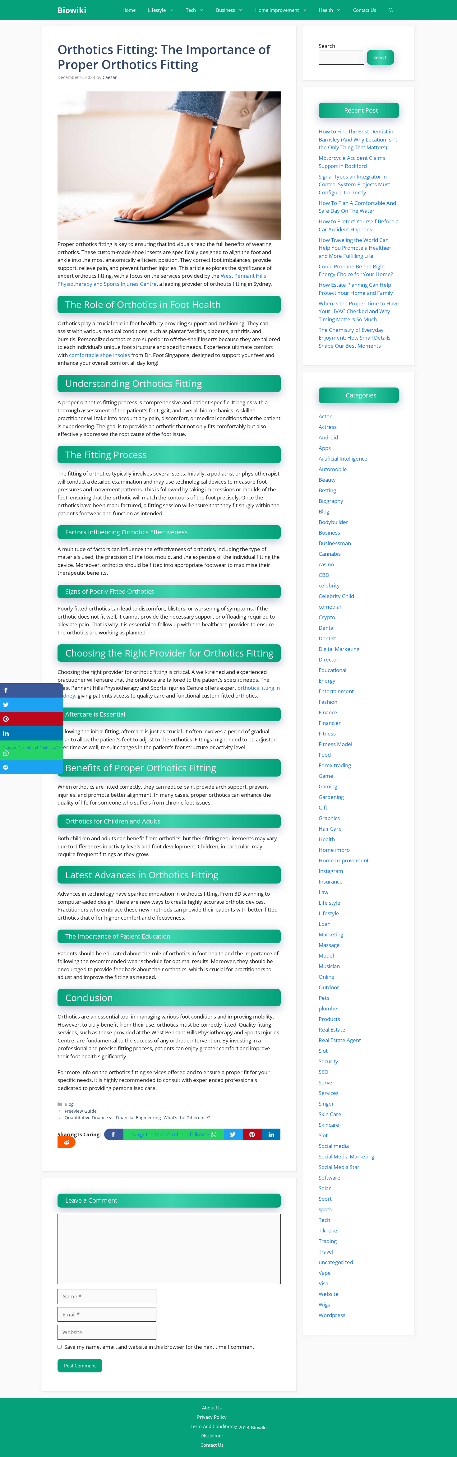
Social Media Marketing (346, 1156)
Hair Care (330, 828)
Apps (325, 448)
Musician (329, 966)
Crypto (327, 617)
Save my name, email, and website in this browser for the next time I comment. (160, 1346)
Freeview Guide (81, 1111)
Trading (328, 1241)
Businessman (335, 543)
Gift (323, 807)
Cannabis (330, 553)
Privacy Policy (212, 1417)
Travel (326, 1251)
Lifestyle (157, 10)
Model (326, 955)
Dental (327, 627)
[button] (390, 10)
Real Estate (332, 1029)
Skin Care (330, 1114)
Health (326, 10)
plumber (329, 1008)
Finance (328, 712)
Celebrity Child (336, 596)
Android (328, 437)
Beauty (327, 479)
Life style (329, 902)
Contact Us (364, 10)
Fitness (327, 733)
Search (327, 45)
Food (325, 754)
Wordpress (332, 1315)
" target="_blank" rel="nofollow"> (170, 1134)
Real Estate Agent (340, 1040)
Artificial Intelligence (343, 458)
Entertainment (336, 691)
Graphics (329, 818)
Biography (331, 500)
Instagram (331, 871)
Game (326, 775)
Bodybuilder (333, 522)
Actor (325, 416)
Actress (328, 426)
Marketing (331, 934)
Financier (330, 722)
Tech (191, 10)
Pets (324, 997)
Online (327, 976)
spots (325, 1209)
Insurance (331, 881)
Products (329, 1019)
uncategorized (336, 1262)
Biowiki (72, 10)
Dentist (327, 638)
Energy (327, 680)
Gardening (331, 796)
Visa (323, 1283)
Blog (69, 1104)
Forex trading (335, 765)
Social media (334, 1145)
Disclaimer (212, 1435)
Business (225, 10)
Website (329, 1293)
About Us (212, 1407)
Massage (329, 945)
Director (329, 659)
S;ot (323, 1050)
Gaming (328, 786)
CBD (324, 574)
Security (328, 1061)
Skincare (329, 1124)
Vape (325, 1272)
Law (323, 892)
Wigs (324, 1304)
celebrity (329, 585)
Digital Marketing (339, 648)
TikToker (329, 1230)
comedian (331, 606)
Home (129, 10)
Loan (324, 923)
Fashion (328, 701)
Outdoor (329, 987)
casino (326, 564)
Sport (325, 1198)
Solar (325, 1188)
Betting (327, 490)
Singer (326, 1103)
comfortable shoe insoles (99, 355)
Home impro (334, 849)
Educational (332, 670)
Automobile (333, 469)
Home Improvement (277, 10)
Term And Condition (212, 1426)
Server (327, 1082)
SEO (323, 1071)
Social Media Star (339, 1167)
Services (329, 1093)
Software (329, 1177)
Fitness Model (335, 744)
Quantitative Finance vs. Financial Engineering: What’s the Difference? (137, 1118)
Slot (323, 1135)
